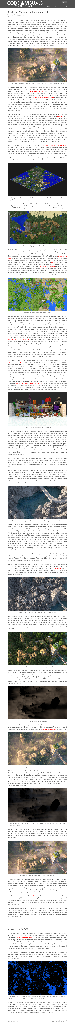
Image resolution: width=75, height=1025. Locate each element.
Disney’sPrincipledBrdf (16, 362)
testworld (49, 379)
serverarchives (26, 158)
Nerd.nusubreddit (49, 729)
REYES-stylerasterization (34, 91)
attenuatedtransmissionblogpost (19, 339)
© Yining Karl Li (14, 1021)
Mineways (51, 266)
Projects (60, 6)
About (65, 6)
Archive (54, 6)
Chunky (60, 116)
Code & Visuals (25, 3)
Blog (48, 6)
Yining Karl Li (26, 6)
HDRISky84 (57, 568)
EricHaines (43, 266)
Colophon (55, 1021)
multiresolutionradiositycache (43, 98)
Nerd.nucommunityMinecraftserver (54, 145)
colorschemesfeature (24, 938)
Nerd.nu (36, 896)
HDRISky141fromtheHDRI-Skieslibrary (28, 383)
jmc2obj (53, 262)
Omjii (62, 1021)
